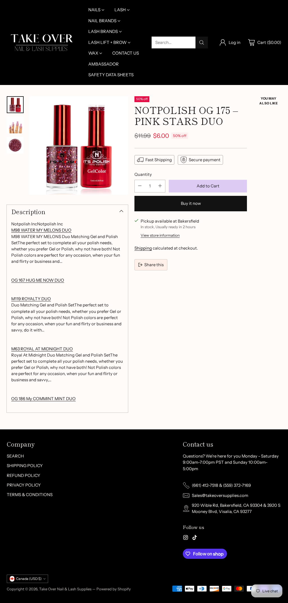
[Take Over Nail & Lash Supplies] (42, 42)
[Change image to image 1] (15, 104)
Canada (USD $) (29, 579)
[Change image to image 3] (15, 145)
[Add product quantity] (160, 186)
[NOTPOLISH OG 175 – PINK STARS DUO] (78, 145)
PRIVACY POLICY (24, 485)
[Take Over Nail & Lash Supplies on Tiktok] (194, 538)
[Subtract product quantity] (140, 186)
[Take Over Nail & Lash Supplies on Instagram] (185, 538)
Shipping (143, 248)
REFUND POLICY (23, 475)
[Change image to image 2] (15, 124)
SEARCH (15, 456)
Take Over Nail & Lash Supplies (65, 589)
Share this (154, 264)
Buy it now (191, 203)
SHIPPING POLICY (25, 465)
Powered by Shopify (113, 589)
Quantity (143, 174)
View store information (160, 235)
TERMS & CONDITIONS (30, 494)
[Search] (201, 42)
